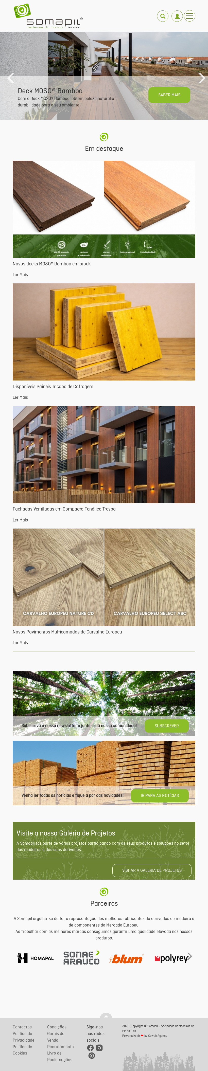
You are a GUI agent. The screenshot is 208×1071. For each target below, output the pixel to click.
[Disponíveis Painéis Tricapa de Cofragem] (104, 331)
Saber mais (169, 95)
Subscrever (167, 726)
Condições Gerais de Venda (56, 1034)
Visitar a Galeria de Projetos (152, 870)
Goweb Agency (157, 1036)
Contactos (22, 1027)
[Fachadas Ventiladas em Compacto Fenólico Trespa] (104, 454)
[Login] (176, 13)
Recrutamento (60, 1047)
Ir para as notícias (160, 795)
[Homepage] (48, 16)
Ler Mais (20, 275)
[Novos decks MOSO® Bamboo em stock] (104, 209)
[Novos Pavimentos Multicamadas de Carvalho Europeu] (104, 577)
